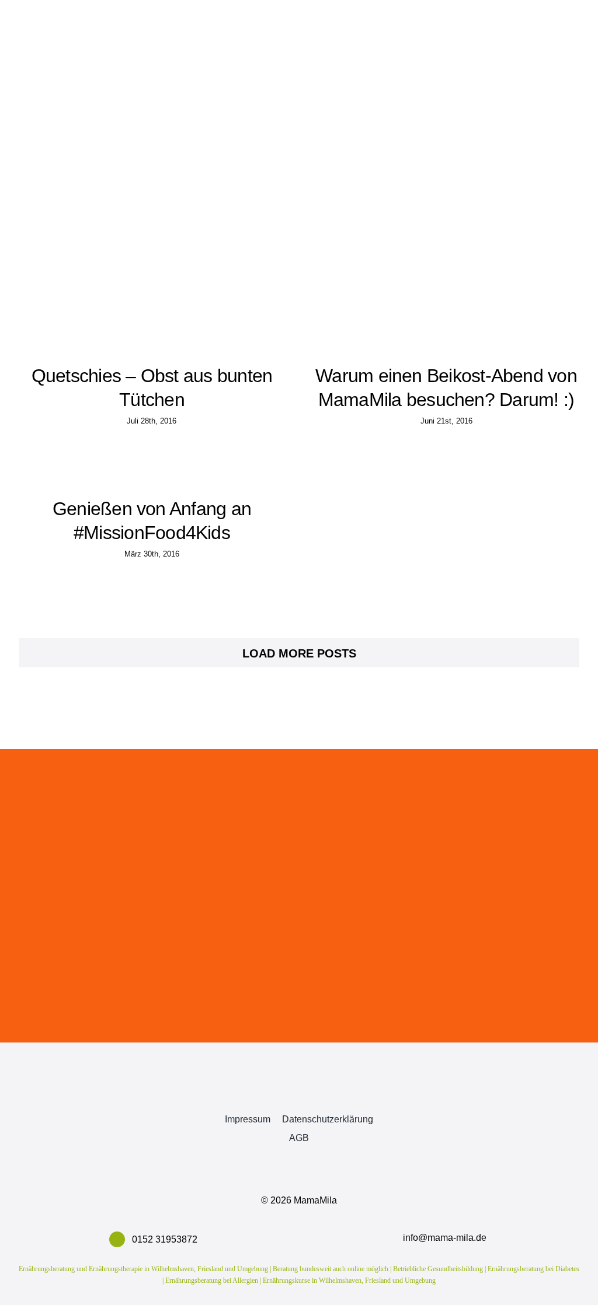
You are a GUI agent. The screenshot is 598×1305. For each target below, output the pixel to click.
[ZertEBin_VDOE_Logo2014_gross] (494, 1069)
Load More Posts (299, 653)
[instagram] (299, 1095)
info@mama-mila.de (444, 1238)
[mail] (334, 1095)
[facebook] (264, 1095)
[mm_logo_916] (104, 1060)
